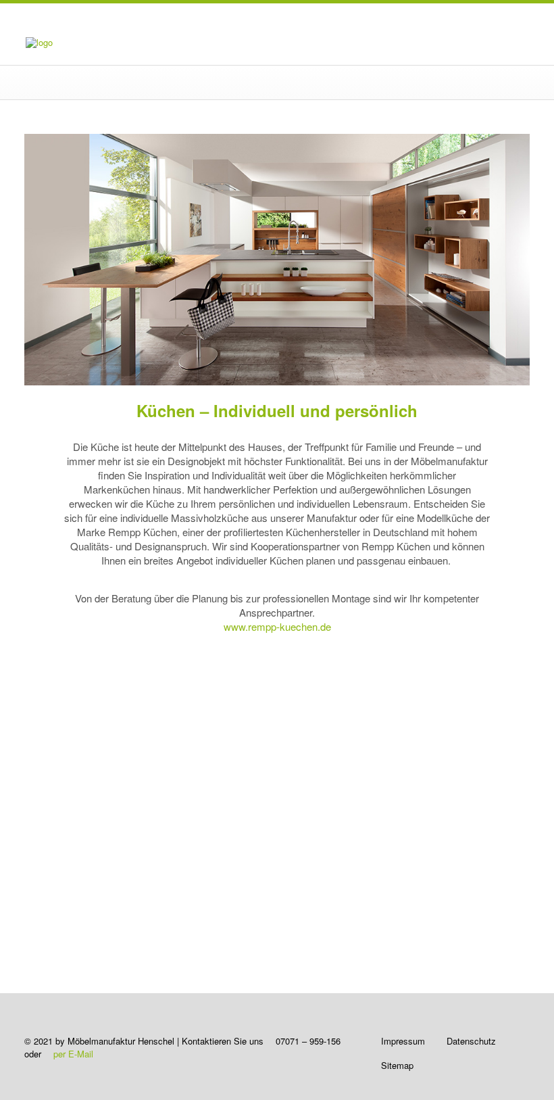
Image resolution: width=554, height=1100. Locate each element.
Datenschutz (471, 1040)
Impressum (403, 1040)
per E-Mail (73, 1053)
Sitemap (397, 1065)
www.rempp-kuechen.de (277, 626)
